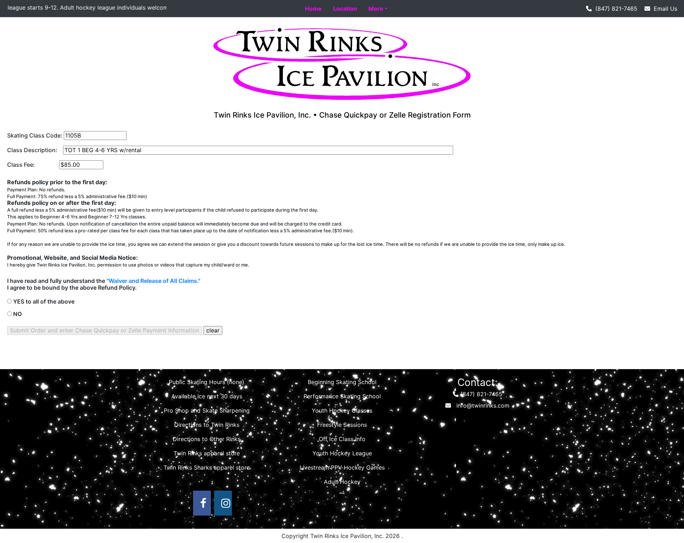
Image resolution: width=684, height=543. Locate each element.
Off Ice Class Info (342, 439)
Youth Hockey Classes (342, 410)
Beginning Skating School (342, 382)
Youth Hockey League (342, 453)
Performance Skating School (342, 396)
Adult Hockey (342, 481)
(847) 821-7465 (614, 8)
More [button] (375, 8)
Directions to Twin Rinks (206, 424)
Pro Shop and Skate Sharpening (207, 410)
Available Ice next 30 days (206, 396)
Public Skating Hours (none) (206, 382)
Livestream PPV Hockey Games (342, 467)
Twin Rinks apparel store (206, 453)
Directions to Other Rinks (206, 439)
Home (313, 8)
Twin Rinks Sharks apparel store (207, 467)
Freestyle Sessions (342, 424)
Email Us (663, 8)
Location (345, 8)
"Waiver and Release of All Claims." (153, 280)
